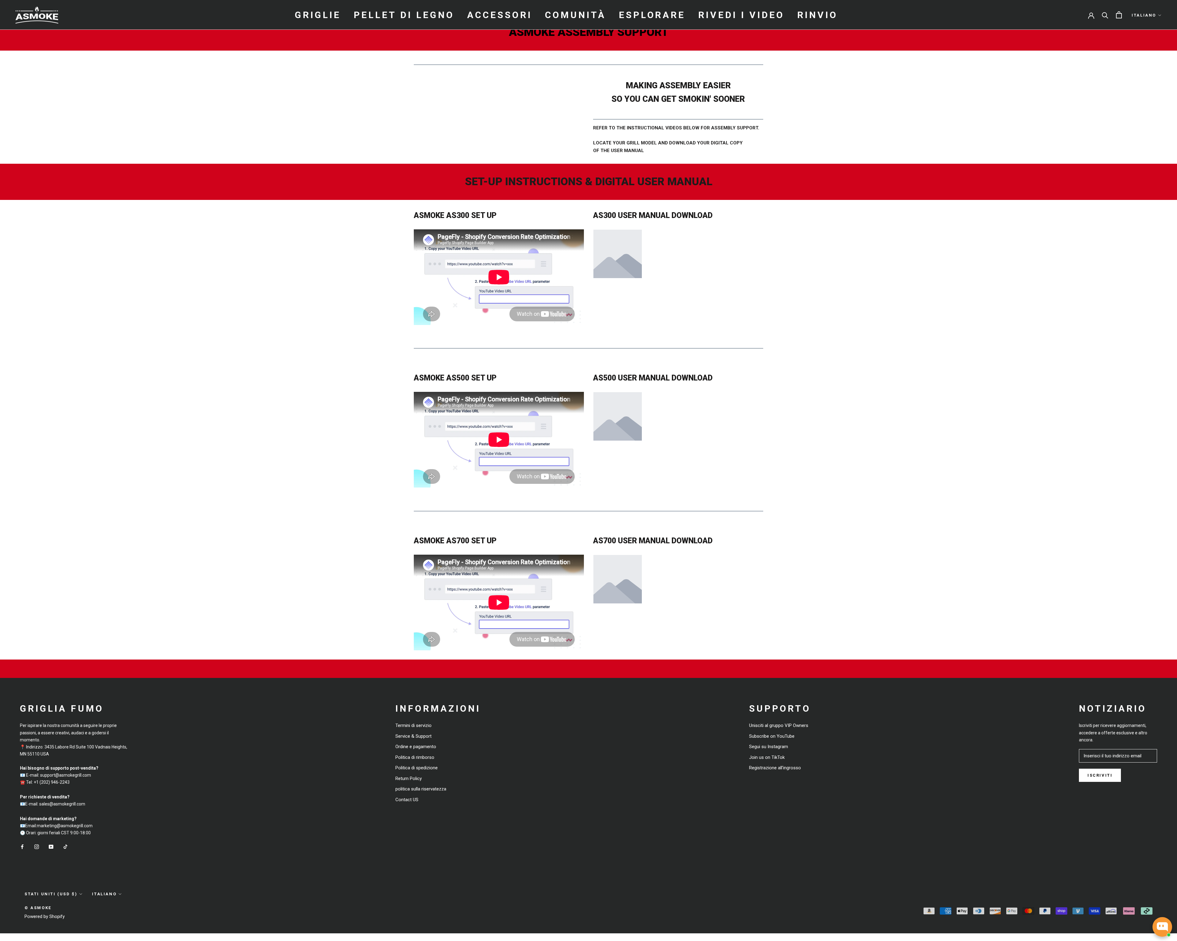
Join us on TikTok (767, 757)
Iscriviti (1099, 775)
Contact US (406, 799)
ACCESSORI (499, 15)
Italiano (1144, 15)
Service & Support (413, 736)
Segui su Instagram (768, 746)
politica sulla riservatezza (420, 789)
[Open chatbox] (1162, 927)
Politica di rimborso (414, 757)
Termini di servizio (413, 725)
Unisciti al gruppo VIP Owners (778, 725)
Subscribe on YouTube (771, 736)
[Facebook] (22, 846)
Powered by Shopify (45, 916)
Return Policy (408, 778)
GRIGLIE (318, 15)
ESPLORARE (652, 15)
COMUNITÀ (575, 15)
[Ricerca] (1105, 15)
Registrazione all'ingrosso (775, 768)
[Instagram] (36, 846)
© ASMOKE (38, 907)
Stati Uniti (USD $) (51, 894)
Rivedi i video (741, 15)
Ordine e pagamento (415, 746)
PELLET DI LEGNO (404, 15)
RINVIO (817, 15)
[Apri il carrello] (1119, 14)
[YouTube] (51, 846)
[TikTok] (65, 846)
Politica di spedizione (416, 768)
